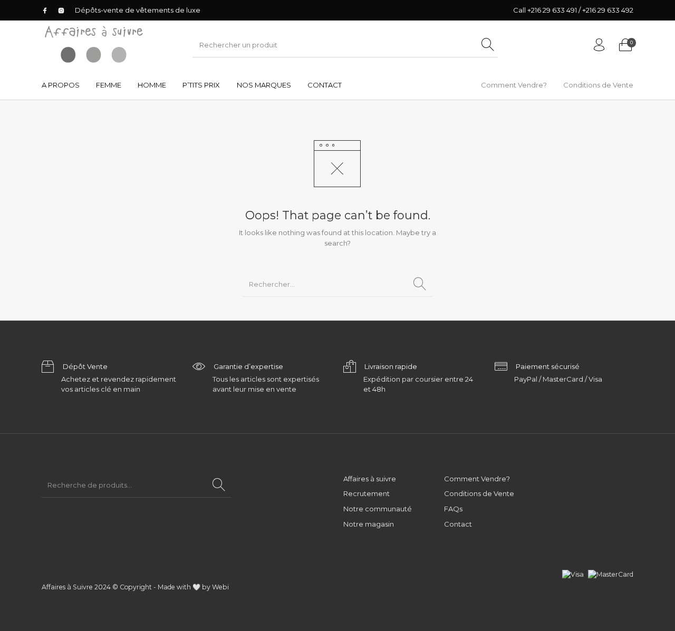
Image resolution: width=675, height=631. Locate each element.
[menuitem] (60, 85)
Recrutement (366, 493)
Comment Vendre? (477, 478)
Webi (220, 587)
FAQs (453, 508)
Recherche (219, 485)
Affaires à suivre (369, 478)
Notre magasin (368, 524)
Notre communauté (377, 508)
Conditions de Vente (479, 493)
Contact (458, 524)
